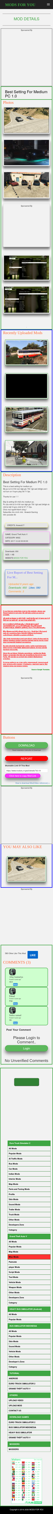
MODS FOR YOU (20, 5)
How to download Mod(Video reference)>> (32, 783)
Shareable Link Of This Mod (17, 765)
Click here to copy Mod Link (22, 775)
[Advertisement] (26, 59)
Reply (15, 984)
